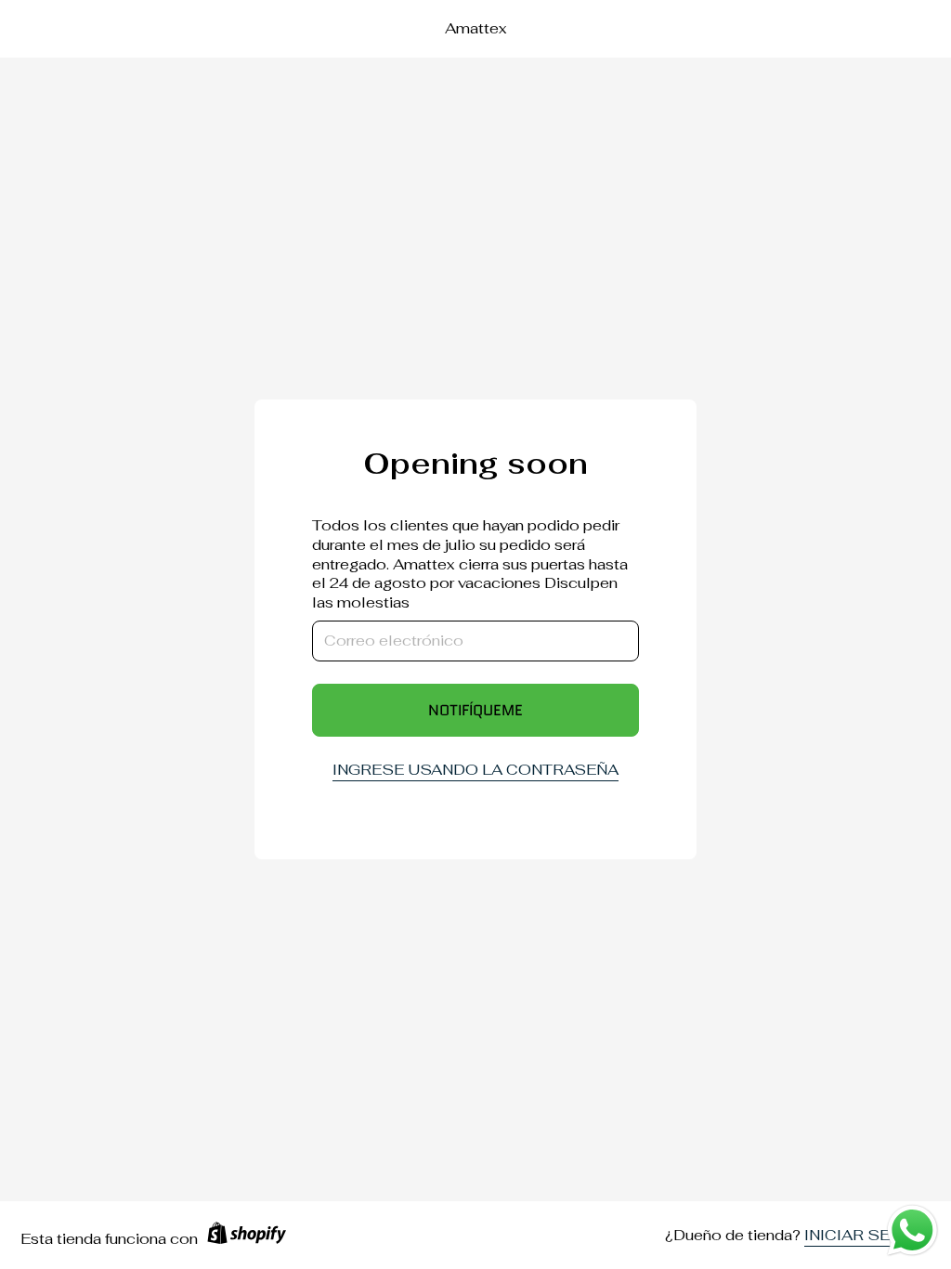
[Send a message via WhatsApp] (912, 1230)
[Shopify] (247, 1239)
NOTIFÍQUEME (475, 710)
